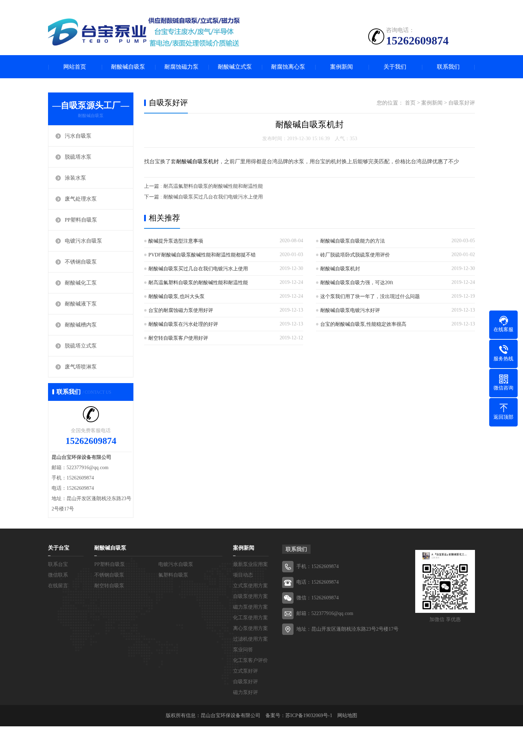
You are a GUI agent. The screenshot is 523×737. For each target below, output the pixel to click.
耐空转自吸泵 (109, 585)
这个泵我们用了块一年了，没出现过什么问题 (370, 296)
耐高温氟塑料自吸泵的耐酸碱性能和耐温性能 (198, 282)
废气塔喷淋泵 (81, 367)
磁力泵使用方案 (250, 607)
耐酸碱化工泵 (81, 283)
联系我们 (448, 67)
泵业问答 (243, 649)
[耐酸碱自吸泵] (144, 32)
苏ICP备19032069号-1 (308, 715)
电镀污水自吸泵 (83, 241)
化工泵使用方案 (250, 617)
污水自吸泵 (78, 136)
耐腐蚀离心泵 (288, 67)
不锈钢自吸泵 (81, 262)
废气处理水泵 (81, 199)
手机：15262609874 (317, 566)
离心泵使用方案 (250, 628)
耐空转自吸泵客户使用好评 (178, 338)
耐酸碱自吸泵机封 (197, 161)
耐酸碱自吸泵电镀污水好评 (350, 310)
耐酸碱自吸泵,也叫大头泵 (176, 296)
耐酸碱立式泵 (235, 67)
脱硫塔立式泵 (81, 346)
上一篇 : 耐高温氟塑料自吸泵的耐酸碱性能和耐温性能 (203, 186)
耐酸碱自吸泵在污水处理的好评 (183, 324)
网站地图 (347, 715)
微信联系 (58, 575)
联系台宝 (58, 564)
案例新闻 (341, 67)
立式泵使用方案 (250, 585)
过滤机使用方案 (250, 639)
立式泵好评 (245, 671)
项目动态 (243, 575)
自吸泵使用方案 (250, 596)
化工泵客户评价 (250, 660)
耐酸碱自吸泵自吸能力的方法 (352, 241)
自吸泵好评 (461, 103)
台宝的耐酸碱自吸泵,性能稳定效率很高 (363, 324)
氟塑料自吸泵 (173, 575)
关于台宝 (58, 548)
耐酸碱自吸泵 (128, 67)
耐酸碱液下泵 (81, 304)
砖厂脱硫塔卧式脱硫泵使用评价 (355, 255)
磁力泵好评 (245, 692)
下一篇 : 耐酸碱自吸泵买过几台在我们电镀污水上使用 (203, 197)
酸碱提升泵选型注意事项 (175, 241)
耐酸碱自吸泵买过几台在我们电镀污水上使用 (198, 268)
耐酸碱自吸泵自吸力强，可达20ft (356, 282)
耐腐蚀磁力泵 (181, 67)
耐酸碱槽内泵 (81, 325)
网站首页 (74, 67)
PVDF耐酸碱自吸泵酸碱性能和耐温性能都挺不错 (202, 255)
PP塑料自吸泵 (81, 220)
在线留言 (58, 585)
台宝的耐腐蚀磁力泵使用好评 (180, 310)
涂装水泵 (75, 178)
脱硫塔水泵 (78, 157)
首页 (410, 103)
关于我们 (395, 67)
